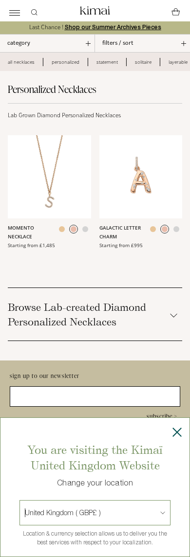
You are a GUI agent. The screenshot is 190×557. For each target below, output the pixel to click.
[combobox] (26, 513)
